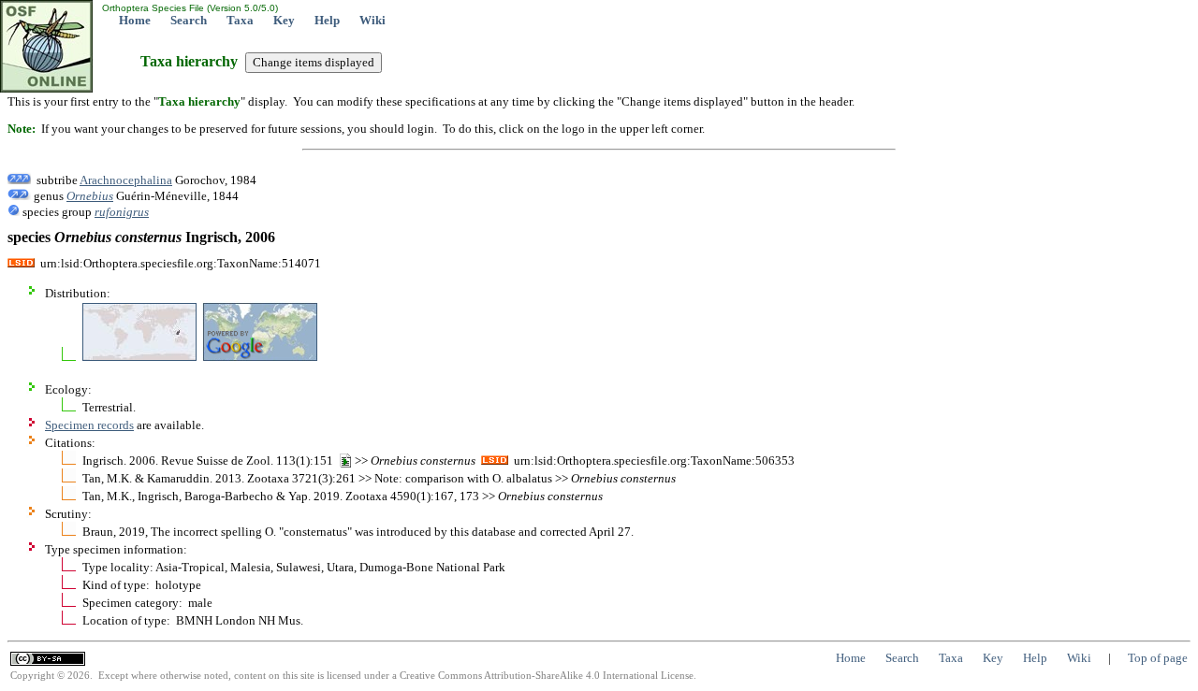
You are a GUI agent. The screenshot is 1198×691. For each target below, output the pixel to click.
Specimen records (89, 425)
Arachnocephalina (126, 180)
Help (327, 20)
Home (135, 20)
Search (188, 20)
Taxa (240, 20)
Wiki (372, 20)
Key (284, 20)
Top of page (1158, 658)
